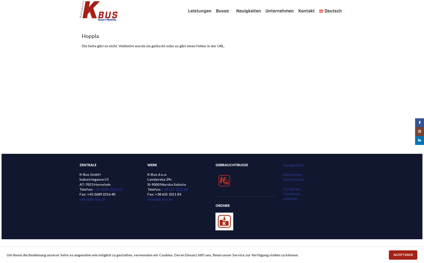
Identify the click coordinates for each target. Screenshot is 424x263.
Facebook (291, 194)
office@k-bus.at (92, 199)
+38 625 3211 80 (175, 189)
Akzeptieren (403, 255)
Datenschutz (293, 179)
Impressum (292, 174)
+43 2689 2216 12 (108, 189)
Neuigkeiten (293, 165)
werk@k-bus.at (159, 199)
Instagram (291, 189)
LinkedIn (290, 198)
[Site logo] (98, 10)
